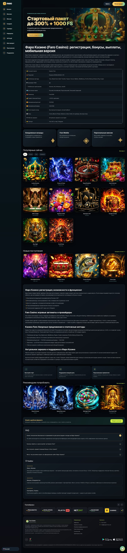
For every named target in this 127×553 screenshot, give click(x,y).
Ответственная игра (78, 529)
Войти (108, 4)
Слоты (30, 154)
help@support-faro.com (105, 524)
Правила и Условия (78, 524)
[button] (74, 435)
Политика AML (77, 531)
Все (25, 154)
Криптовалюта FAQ (78, 533)
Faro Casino (103, 522)
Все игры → (122, 151)
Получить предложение (35, 35)
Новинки (42, 154)
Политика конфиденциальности (81, 527)
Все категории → (121, 383)
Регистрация (119, 4)
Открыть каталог (116, 421)
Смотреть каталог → (120, 251)
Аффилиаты (76, 522)
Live (36, 154)
